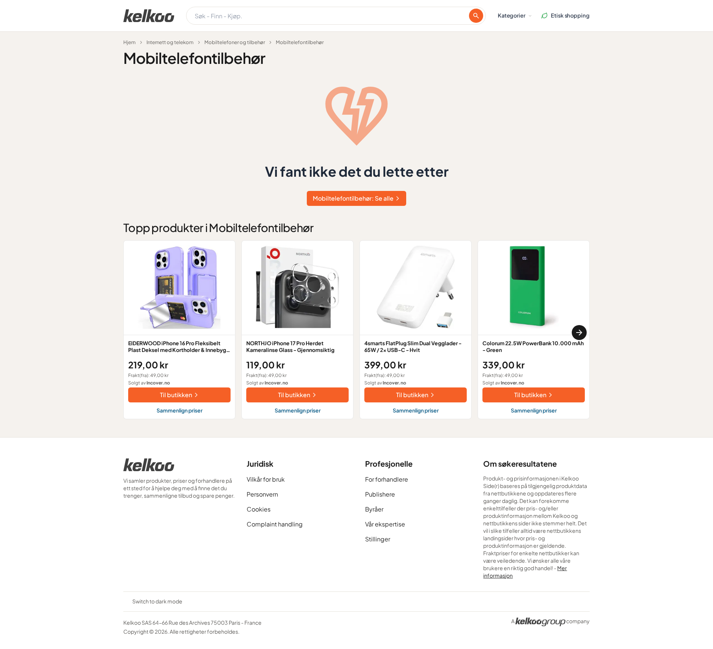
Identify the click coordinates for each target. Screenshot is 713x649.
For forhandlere (386, 479)
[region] (356, 333)
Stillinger (377, 539)
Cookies (259, 509)
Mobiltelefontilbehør (300, 42)
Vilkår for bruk (266, 479)
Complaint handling (275, 524)
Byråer (374, 509)
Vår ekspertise (385, 524)
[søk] (476, 16)
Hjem (129, 42)
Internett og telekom (170, 42)
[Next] (579, 332)
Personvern (262, 494)
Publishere (380, 494)
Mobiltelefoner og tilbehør (234, 42)
